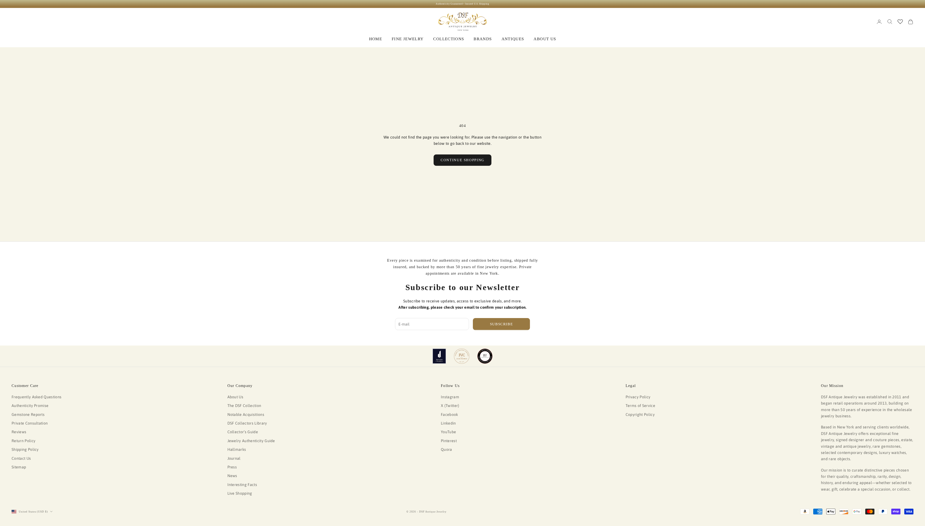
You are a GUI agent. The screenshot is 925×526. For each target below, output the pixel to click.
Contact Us (21, 458)
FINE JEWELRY (407, 39)
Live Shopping (239, 493)
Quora (446, 449)
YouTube (448, 432)
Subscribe (501, 324)
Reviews (19, 432)
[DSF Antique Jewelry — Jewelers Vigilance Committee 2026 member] (461, 356)
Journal (234, 458)
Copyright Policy (640, 414)
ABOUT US (545, 39)
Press (232, 467)
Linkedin (448, 423)
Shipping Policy (25, 449)
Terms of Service (640, 405)
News (232, 475)
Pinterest (449, 441)
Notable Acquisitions (245, 414)
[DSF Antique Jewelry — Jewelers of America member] (439, 356)
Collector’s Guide (242, 432)
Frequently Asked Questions (36, 397)
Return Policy (23, 441)
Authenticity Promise (30, 405)
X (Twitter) (450, 405)
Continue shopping (462, 160)
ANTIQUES (513, 39)
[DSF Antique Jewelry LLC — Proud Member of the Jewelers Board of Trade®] (485, 356)
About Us (235, 397)
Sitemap (19, 467)
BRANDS (483, 39)
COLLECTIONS (448, 39)
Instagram (450, 397)
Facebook (449, 414)
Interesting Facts (242, 484)
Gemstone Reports (28, 414)
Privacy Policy (638, 397)
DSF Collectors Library (247, 423)
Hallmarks (236, 449)
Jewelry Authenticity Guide (251, 441)
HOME (375, 39)
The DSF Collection (244, 405)
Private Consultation (30, 423)
